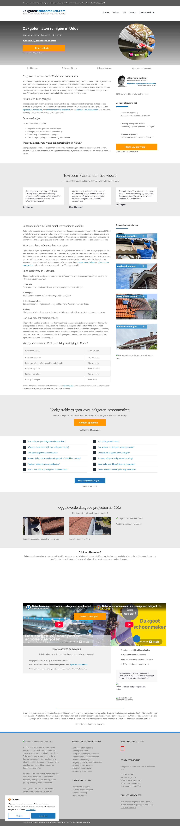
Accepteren (43, 816)
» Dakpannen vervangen (82, 768)
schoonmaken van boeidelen (58, 109)
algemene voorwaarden (78, 665)
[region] (32, 808)
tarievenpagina (68, 386)
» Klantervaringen (79, 795)
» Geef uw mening (79, 792)
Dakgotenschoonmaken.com (39, 822)
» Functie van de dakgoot (82, 789)
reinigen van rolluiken (85, 262)
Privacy (52, 822)
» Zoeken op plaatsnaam (82, 771)
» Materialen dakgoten (81, 786)
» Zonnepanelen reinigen (82, 765)
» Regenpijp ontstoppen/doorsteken (87, 762)
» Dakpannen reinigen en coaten (85, 753)
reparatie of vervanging (32, 109)
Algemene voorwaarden (64, 822)
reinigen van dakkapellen (87, 109)
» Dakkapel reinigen (80, 750)
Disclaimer (86, 822)
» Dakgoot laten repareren (82, 747)
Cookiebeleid (31, 810)
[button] (55, 441)
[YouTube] (122, 748)
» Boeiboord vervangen (81, 759)
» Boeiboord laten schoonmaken (85, 756)
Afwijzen (19, 816)
